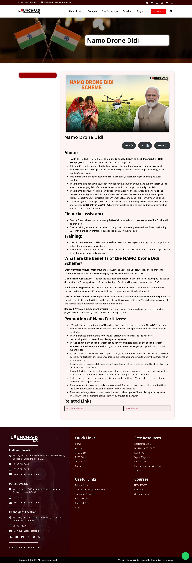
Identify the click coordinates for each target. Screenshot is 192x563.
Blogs (139, 11)
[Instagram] (162, 2)
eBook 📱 (162, 145)
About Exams (63, 11)
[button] (185, 556)
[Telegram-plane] (167, 2)
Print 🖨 (129, 145)
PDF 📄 (145, 145)
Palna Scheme (131, 408)
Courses (82, 11)
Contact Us (158, 11)
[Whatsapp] (172, 2)
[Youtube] (152, 2)
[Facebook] (147, 2)
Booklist (124, 11)
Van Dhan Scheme (74, 408)
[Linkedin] (157, 2)
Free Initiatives (103, 11)
